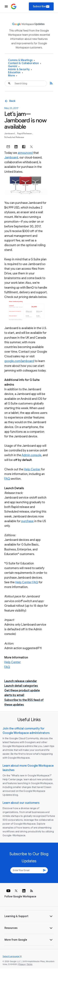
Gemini (13, 66)
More (12, 75)
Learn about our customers (21, 803)
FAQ (7, 478)
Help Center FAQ (26, 582)
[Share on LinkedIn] (16, 147)
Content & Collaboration (24, 63)
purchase (27, 521)
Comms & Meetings (21, 60)
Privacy (22, 964)
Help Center (32, 469)
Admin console (31, 455)
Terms (29, 964)
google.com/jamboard (19, 361)
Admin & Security (20, 69)
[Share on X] (31, 147)
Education (15, 72)
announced (25, 153)
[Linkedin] (24, 891)
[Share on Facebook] (24, 147)
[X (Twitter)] (16, 891)
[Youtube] (8, 891)
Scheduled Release (14, 137)
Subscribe (41, 6)
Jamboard (9, 133)
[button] (29, 916)
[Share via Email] (8, 147)
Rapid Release (24, 133)
